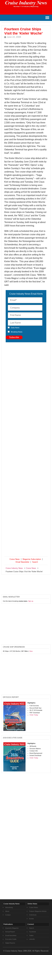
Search (35, 562)
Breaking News (16, 332)
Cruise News (15, 559)
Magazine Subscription (32, 559)
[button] (47, 18)
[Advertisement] (26, 450)
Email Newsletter (22, 562)
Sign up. (31, 601)
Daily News (15, 328)
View (31, 651)
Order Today (34, 715)
